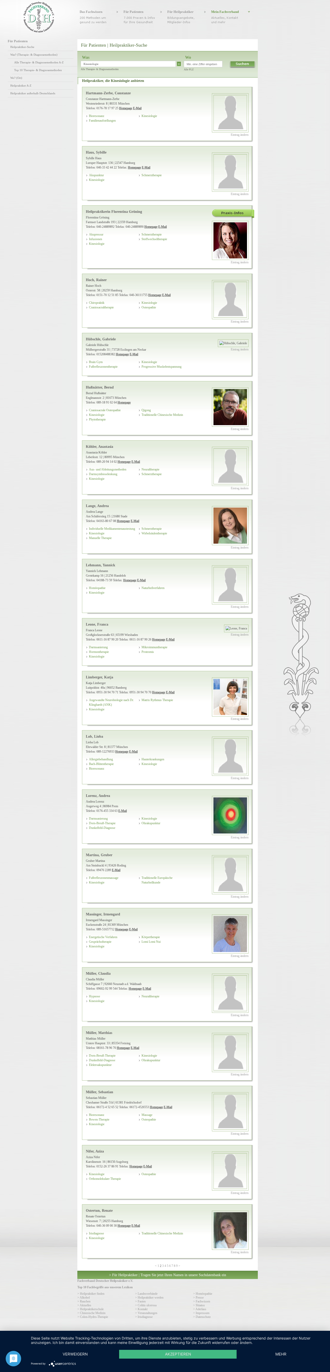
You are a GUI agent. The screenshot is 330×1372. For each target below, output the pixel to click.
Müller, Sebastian (99, 1092)
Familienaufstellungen (102, 120)
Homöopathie (97, 588)
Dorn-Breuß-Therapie (102, 823)
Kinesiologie (149, 116)
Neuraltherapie (150, 469)
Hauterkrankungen (153, 759)
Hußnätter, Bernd (100, 387)
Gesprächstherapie (100, 942)
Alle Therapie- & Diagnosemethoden (100, 69)
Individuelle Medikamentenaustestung (112, 529)
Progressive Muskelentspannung (162, 366)
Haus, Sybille (96, 152)
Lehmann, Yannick (100, 565)
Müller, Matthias (99, 1033)
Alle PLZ (189, 69)
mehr (280, 1354)
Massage (147, 1115)
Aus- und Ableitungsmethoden (107, 469)
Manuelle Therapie (100, 538)
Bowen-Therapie (99, 1119)
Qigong (146, 410)
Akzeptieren (178, 1354)
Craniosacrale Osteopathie (105, 410)
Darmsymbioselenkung (103, 474)
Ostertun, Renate (99, 1210)
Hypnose (94, 996)
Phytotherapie (97, 419)
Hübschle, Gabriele (101, 339)
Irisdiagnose (96, 1233)
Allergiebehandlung (101, 759)
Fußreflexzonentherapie (103, 366)
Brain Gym (96, 362)
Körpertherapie (151, 937)
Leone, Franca (97, 624)
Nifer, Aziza (95, 1151)
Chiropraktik (96, 303)
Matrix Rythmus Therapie (157, 700)
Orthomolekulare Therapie (105, 1179)
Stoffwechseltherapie (154, 239)
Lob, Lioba (94, 736)
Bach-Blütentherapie (101, 764)
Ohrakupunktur (151, 823)
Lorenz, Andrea (98, 796)
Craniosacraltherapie (101, 307)
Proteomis (148, 652)
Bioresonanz (96, 116)
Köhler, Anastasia (99, 446)
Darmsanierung (98, 647)
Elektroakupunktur (100, 1065)
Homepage (125, 108)
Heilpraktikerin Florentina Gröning (114, 211)
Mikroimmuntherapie (154, 647)
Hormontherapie (99, 652)
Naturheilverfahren (153, 588)
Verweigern (75, 1354)
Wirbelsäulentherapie (154, 533)
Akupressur (96, 234)
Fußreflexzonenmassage (103, 878)
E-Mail (137, 108)
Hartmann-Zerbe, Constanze (108, 93)
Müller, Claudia (98, 973)
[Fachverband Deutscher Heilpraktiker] (38, 31)
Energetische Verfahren (103, 937)
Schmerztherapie (152, 175)
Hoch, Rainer (96, 280)
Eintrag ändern (240, 135)
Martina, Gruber (99, 855)
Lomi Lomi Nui (151, 942)
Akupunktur (96, 175)
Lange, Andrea (97, 506)
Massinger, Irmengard (103, 914)
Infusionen (95, 239)
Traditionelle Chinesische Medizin (162, 415)
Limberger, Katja (99, 677)
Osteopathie (149, 307)
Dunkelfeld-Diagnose (102, 828)
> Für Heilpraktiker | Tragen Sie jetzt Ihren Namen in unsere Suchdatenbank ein (167, 1275)
